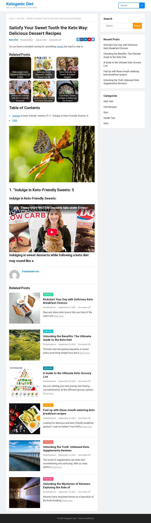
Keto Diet (20, 18)
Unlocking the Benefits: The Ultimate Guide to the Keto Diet (67, 338)
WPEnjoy (90, 518)
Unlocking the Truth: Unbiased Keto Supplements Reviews (66, 448)
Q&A (14, 120)
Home (11, 18)
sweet (60, 46)
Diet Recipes (110, 107)
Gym (106, 112)
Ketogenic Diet (19, 4)
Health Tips (109, 118)
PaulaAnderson (26, 40)
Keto (106, 123)
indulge (16, 115)
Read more (58, 316)
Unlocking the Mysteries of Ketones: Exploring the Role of (67, 485)
